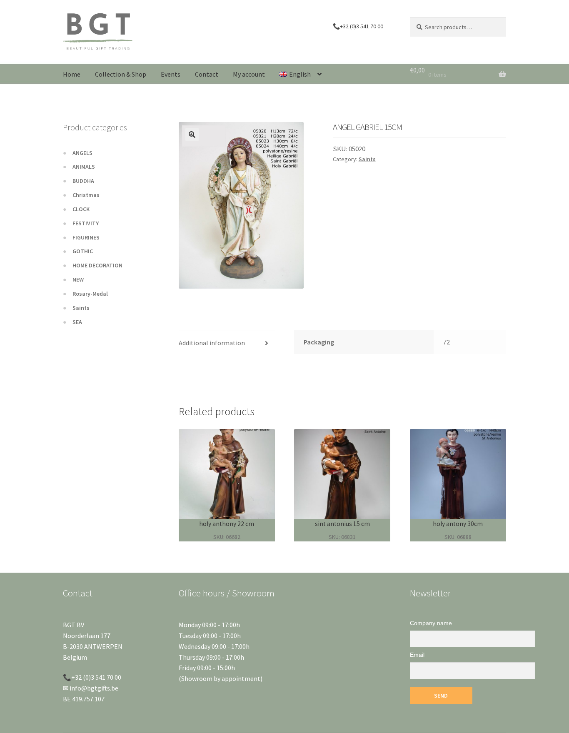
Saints (367, 159)
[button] (192, 134)
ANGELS (82, 153)
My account (249, 74)
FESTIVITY (85, 223)
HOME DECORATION (97, 265)
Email (417, 654)
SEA (77, 322)
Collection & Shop (120, 74)
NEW (78, 279)
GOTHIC (82, 251)
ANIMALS (83, 166)
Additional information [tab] (212, 343)
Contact (206, 74)
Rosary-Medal (90, 293)
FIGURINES (86, 237)
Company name (431, 623)
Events (170, 74)
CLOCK (81, 209)
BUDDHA (83, 180)
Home (71, 74)
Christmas (86, 195)
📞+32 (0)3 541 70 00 (358, 26)
